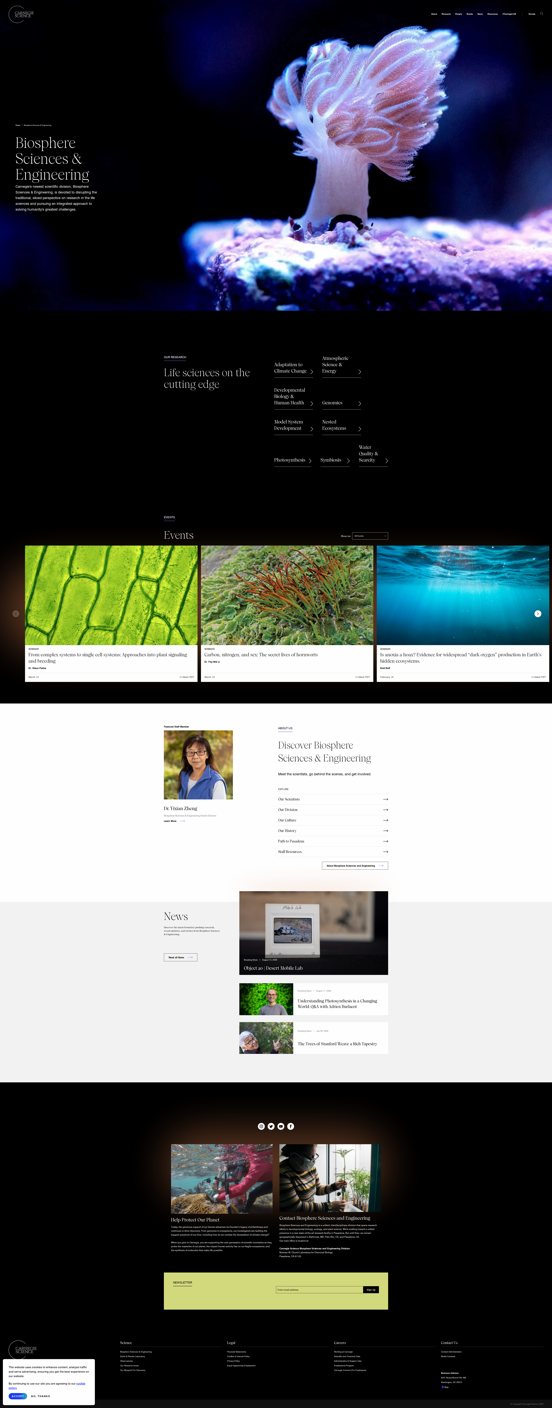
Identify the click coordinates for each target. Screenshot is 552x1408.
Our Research (175, 357)
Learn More (170, 820)
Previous (15, 613)
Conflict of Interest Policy (238, 1356)
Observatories (126, 1361)
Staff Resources (290, 852)
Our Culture (287, 820)
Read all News (176, 957)
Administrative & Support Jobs (348, 1361)
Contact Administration (451, 1351)
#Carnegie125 (509, 14)
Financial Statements (236, 1351)
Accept (18, 1396)
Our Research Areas (129, 1365)
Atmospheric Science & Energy (335, 365)
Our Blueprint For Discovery (132, 1370)
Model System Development (288, 425)
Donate (532, 14)
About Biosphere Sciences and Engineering (351, 865)
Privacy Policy (233, 1361)
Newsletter (182, 1282)
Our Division (287, 810)
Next (537, 613)
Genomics (332, 402)
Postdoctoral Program (344, 1365)
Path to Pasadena (291, 841)
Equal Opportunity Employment (241, 1365)
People (458, 14)
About (434, 14)
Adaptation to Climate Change (290, 368)
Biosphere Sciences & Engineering (37, 125)
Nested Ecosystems (334, 425)
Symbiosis (331, 460)
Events (470, 14)
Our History (287, 831)
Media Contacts (448, 1356)
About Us (285, 728)
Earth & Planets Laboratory (132, 1356)
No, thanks (40, 1396)
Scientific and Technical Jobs (347, 1356)
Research (446, 14)
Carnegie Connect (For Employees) (350, 1370)
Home (18, 125)
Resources (492, 14)
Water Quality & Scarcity (368, 454)
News (480, 14)
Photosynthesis (289, 460)
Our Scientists (289, 799)
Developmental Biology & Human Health (289, 396)
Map (444, 1387)
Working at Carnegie (343, 1351)
